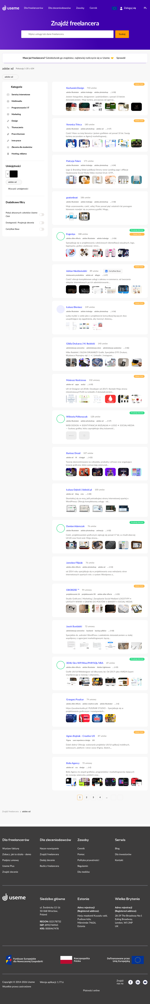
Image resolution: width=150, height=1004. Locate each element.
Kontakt (119, 860)
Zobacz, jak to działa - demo (16, 854)
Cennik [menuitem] (93, 8)
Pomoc (81, 854)
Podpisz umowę (10, 860)
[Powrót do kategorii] (6, 87)
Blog (117, 848)
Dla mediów (83, 872)
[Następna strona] (113, 797)
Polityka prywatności (88, 860)
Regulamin (82, 866)
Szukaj (122, 34)
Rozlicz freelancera (49, 866)
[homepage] (10, 7)
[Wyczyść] (109, 34)
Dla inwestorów (123, 854)
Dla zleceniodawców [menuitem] (59, 8)
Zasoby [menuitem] (80, 8)
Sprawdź (121, 58)
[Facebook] (130, 982)
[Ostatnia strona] (120, 797)
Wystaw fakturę (10, 848)
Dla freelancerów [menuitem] (33, 8)
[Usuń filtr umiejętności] (15, 77)
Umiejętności (13, 166)
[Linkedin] (137, 982)
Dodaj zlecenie (47, 860)
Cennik (81, 848)
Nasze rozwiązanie (49, 848)
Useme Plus (8, 866)
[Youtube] (145, 982)
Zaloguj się (130, 8)
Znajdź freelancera (10, 812)
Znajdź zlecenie (10, 872)
